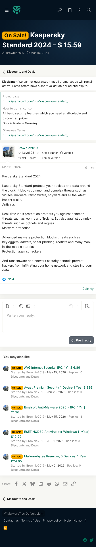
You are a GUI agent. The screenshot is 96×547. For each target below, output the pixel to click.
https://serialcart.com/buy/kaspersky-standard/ (36, 101)
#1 (92, 168)
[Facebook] (85, 540)
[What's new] (79, 10)
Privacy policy (52, 520)
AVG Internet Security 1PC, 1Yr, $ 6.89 (46, 367)
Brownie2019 (15, 53)
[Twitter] (92, 540)
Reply (90, 288)
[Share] (86, 168)
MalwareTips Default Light (25, 513)
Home (77, 520)
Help (67, 520)
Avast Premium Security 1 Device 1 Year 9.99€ (52, 387)
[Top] (86, 520)
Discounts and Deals (25, 376)
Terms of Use (30, 520)
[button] (6, 10)
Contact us (11, 520)
